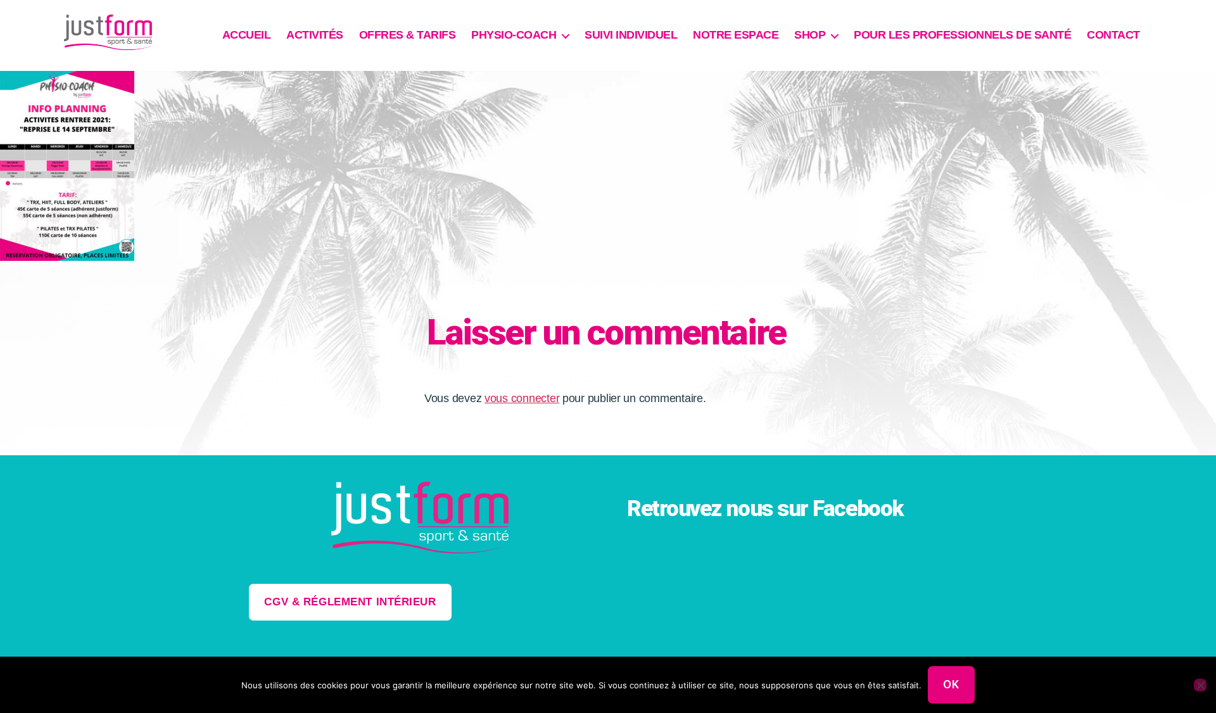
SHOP (809, 34)
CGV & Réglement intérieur (350, 602)
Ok (951, 684)
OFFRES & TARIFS (407, 34)
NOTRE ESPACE (735, 34)
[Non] (1200, 685)
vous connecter (521, 398)
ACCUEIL (246, 34)
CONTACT (1113, 34)
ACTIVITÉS (314, 34)
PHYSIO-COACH (513, 34)
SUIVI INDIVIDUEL (631, 34)
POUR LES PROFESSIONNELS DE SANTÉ (962, 34)
